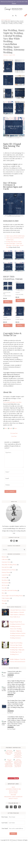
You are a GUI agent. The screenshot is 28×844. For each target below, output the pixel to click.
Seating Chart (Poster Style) (13, 241)
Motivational (5, 582)
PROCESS (13, 794)
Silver (3, 593)
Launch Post (5, 575)
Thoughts (4, 600)
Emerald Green (6, 567)
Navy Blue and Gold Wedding (9, 590)
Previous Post (13, 433)
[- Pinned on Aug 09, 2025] (9, 768)
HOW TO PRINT (13, 793)
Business (4, 557)
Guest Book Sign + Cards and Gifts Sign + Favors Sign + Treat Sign (14, 245)
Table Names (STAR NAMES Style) (15, 236)
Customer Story (6, 562)
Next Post (13, 436)
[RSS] (19, 807)
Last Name (5, 822)
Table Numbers (6, 598)
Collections (5, 55)
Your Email (5, 828)
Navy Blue (4, 588)
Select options (19, 300)
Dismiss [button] (14, 3)
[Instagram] (11, 807)
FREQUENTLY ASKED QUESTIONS (13, 796)
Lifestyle (4, 577)
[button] (16, 16)
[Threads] (15, 807)
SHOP (13, 787)
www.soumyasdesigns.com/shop (12, 402)
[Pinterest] (7, 807)
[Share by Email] (10, 428)
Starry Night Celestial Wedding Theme (12, 595)
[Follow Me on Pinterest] (13, 778)
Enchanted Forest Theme (9, 569)
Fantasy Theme (6, 572)
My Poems (4, 585)
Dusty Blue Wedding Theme (9, 564)
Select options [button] (7, 302)
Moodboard (5, 580)
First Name (5, 817)
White (3, 603)
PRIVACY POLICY (13, 798)
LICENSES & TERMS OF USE (13, 789)
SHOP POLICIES (13, 791)
